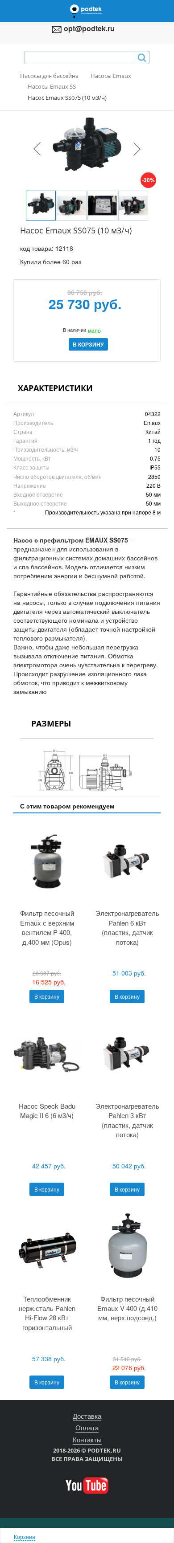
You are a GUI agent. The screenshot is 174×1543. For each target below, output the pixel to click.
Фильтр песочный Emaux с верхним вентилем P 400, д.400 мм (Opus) (47, 927)
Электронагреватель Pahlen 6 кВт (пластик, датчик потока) (127, 927)
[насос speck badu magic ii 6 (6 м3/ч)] (47, 1054)
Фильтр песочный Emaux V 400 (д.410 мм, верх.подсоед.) (127, 1308)
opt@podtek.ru (89, 28)
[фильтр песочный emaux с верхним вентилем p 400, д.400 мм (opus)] (47, 862)
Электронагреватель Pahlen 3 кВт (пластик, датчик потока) (127, 1120)
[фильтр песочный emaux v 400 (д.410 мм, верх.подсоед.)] (127, 1247)
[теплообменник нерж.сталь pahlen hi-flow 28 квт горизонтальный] (47, 1247)
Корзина (24, 1536)
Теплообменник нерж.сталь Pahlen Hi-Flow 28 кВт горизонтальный (47, 1313)
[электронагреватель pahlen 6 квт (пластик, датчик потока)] (127, 862)
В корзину (46, 996)
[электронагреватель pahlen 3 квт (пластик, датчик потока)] (127, 1054)
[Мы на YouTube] (87, 1484)
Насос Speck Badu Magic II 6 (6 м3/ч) (47, 1110)
